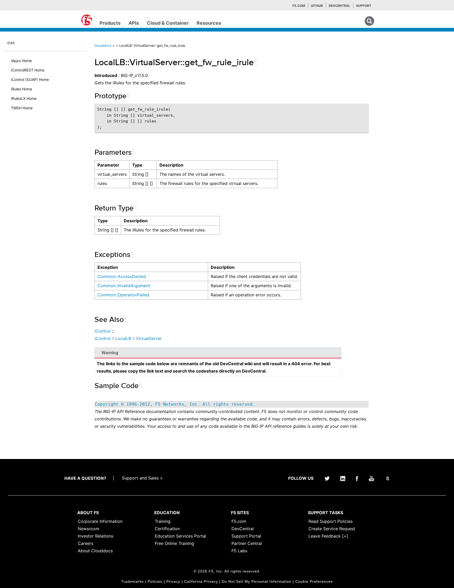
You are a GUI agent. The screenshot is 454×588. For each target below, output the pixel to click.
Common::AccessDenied (121, 276)
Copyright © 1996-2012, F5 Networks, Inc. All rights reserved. (175, 404)
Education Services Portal (180, 536)
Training (163, 521)
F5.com (298, 6)
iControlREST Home (27, 70)
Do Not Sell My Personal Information (256, 581)
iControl (103, 331)
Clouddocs (102, 45)
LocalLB (123, 338)
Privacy (173, 581)
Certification (167, 528)
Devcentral (339, 6)
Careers (85, 543)
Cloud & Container (168, 23)
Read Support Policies (330, 521)
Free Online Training (174, 543)
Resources (209, 23)
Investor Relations (95, 536)
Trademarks (132, 581)
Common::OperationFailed (123, 294)
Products (110, 23)
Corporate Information (100, 521)
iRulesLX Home (24, 98)
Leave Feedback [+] (328, 536)
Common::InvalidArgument (123, 285)
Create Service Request (331, 528)
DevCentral (242, 528)
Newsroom (88, 528)
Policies (155, 581)
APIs (133, 23)
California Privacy (201, 581)
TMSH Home (22, 108)
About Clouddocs (95, 550)
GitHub (317, 6)
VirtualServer (149, 338)
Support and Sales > (142, 478)
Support (363, 6)
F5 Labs (239, 550)
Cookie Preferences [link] (314, 581)
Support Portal (246, 536)
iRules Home (21, 89)
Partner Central (246, 543)
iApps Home (21, 60)
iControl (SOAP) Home (30, 79)
